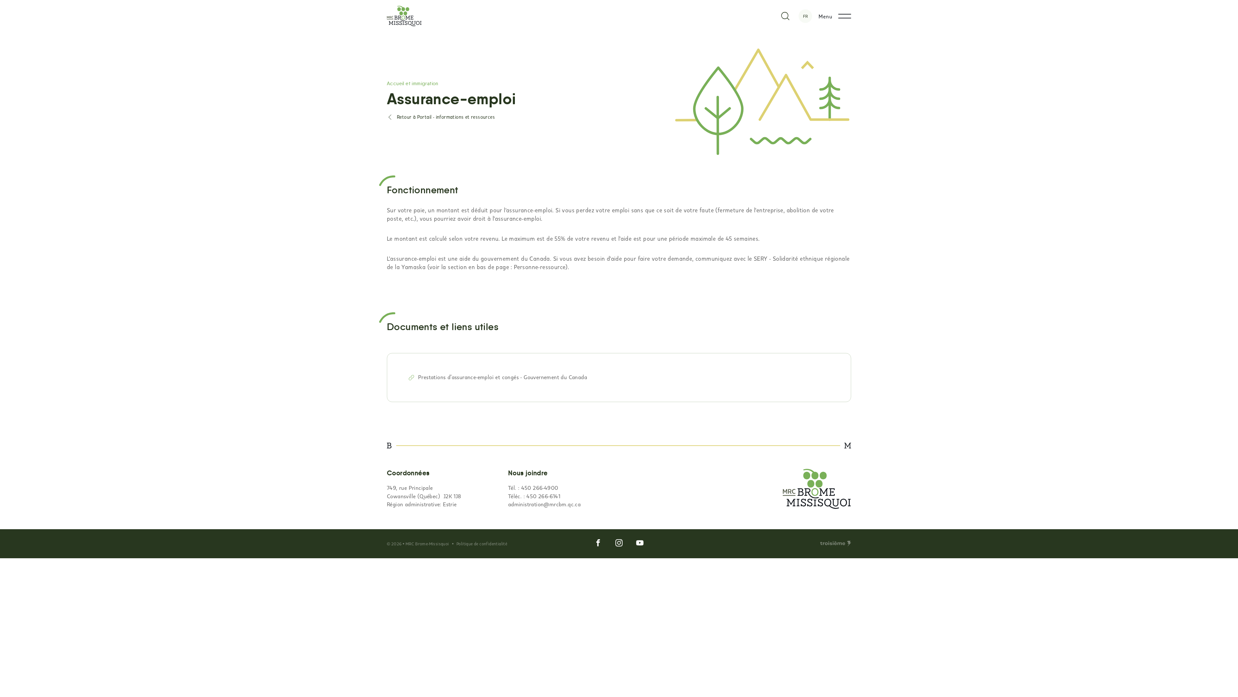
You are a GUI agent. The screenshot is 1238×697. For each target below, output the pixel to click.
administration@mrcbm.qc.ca (544, 504)
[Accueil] (404, 16)
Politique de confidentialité (482, 543)
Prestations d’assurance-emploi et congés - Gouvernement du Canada (502, 377)
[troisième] (835, 544)
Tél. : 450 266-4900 (533, 487)
